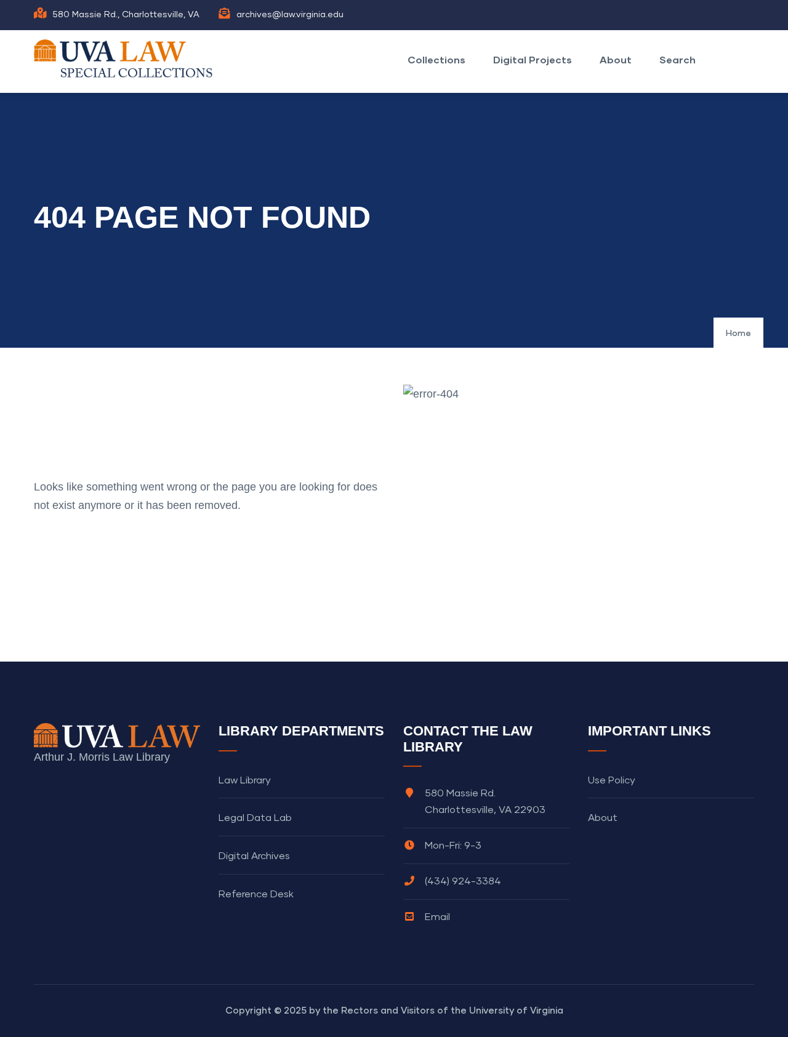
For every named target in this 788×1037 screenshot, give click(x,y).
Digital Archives (254, 856)
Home (738, 333)
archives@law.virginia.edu (290, 14)
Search (677, 59)
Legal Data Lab (255, 818)
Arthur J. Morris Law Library (102, 757)
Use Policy (611, 780)
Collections (436, 59)
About (616, 59)
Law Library (245, 780)
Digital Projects (532, 59)
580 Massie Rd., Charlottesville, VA (125, 14)
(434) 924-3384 (463, 881)
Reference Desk (256, 894)
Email (437, 917)
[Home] (126, 58)
